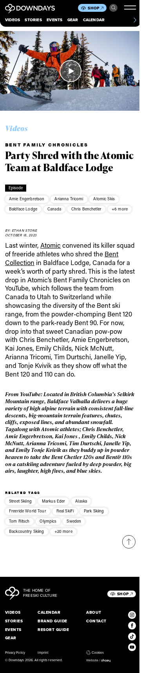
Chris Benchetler (86, 209)
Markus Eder (53, 501)
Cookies (98, 652)
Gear (72, 19)
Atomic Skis (104, 198)
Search (113, 8)
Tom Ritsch (19, 521)
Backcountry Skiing (26, 531)
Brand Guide (52, 621)
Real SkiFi (65, 511)
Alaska (81, 501)
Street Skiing (20, 501)
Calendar (94, 19)
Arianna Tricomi (68, 198)
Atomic (50, 245)
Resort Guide (53, 629)
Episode (16, 187)
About (93, 612)
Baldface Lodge (23, 209)
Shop (93, 8)
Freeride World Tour (27, 511)
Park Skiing (94, 511)
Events (54, 19)
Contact (96, 621)
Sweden (74, 521)
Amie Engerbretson (26, 198)
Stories (33, 19)
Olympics (48, 521)
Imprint (43, 652)
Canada (54, 209)
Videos (12, 19)
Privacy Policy (15, 652)
